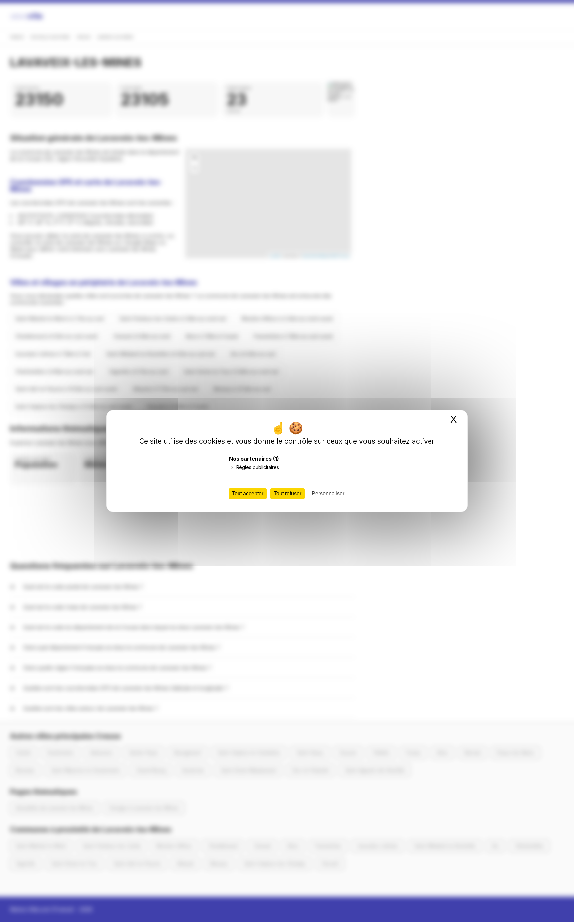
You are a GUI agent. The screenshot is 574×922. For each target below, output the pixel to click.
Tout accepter (247, 493)
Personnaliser (328, 493)
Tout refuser (287, 493)
